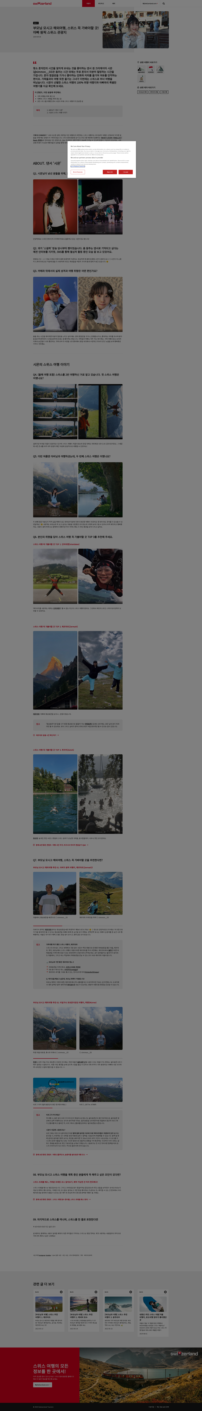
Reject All (110, 172)
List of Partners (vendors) (78, 166)
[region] (102, 159)
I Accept (125, 172)
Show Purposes (77, 172)
